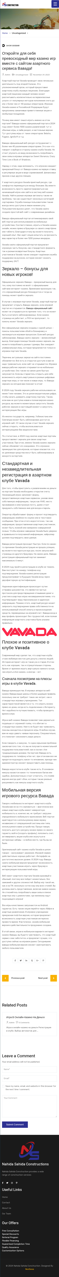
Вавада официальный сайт (39, 308)
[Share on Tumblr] (32, 960)
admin (7, 75)
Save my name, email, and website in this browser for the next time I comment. (30, 1088)
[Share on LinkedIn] (26, 960)
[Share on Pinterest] (43, 960)
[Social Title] (2, 1183)
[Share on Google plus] (37, 960)
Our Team (6, 1213)
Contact (6, 1202)
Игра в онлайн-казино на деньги (25, 1017)
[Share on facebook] (15, 960)
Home (5, 33)
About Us (6, 1208)
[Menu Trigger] (55, 4)
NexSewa (29, 1269)
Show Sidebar (13, 45)
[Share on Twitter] (20, 960)
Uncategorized (19, 33)
